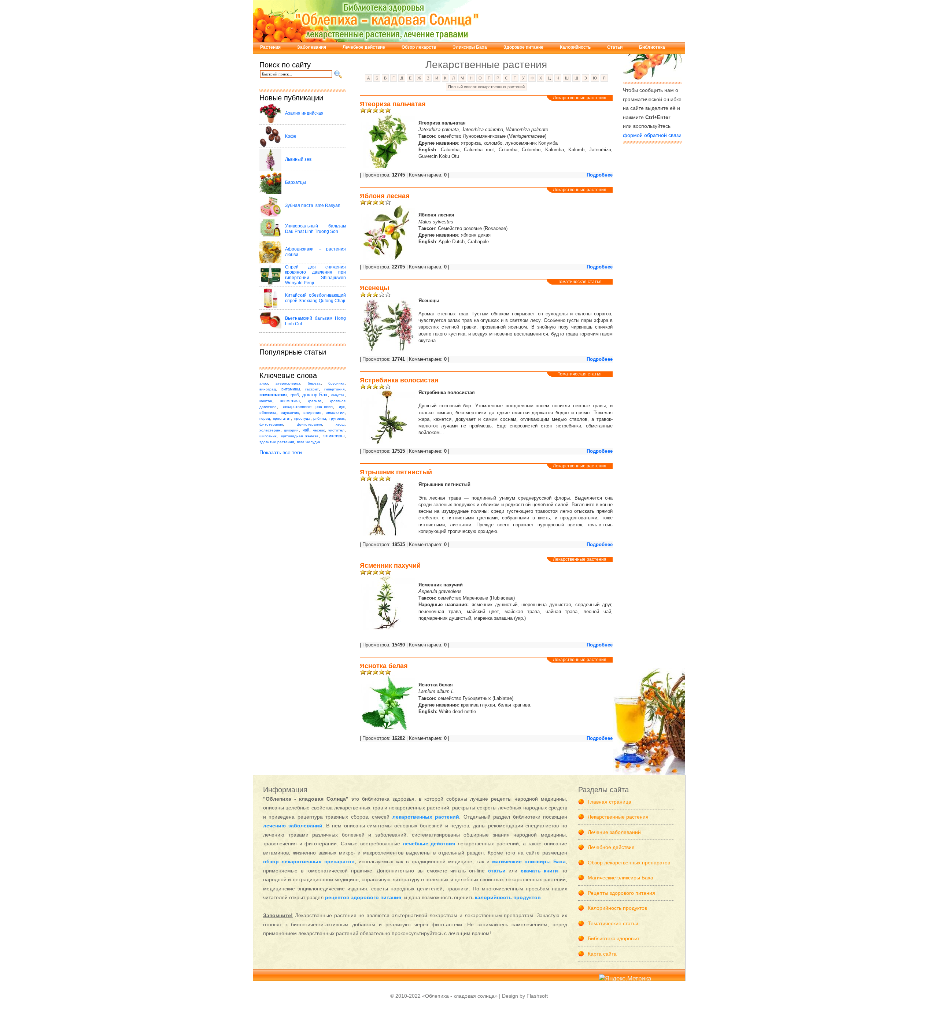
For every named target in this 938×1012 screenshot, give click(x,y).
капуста (337, 395)
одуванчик (290, 413)
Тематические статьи (613, 923)
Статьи (615, 47)
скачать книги (539, 871)
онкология (335, 412)
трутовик (336, 418)
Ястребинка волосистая (399, 380)
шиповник (267, 436)
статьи (497, 871)
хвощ (340, 424)
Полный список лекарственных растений (486, 87)
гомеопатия (273, 394)
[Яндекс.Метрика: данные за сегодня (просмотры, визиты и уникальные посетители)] (625, 978)
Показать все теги (280, 452)
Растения (270, 47)
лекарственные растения (308, 406)
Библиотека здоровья (613, 938)
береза (314, 383)
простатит (282, 418)
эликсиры (333, 435)
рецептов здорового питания (363, 897)
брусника (336, 383)
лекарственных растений (425, 817)
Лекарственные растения (579, 97)
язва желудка (308, 442)
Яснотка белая (384, 666)
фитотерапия (271, 424)
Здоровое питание (523, 47)
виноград (267, 389)
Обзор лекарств (419, 47)
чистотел (336, 430)
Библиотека (652, 47)
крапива (315, 401)
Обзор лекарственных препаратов (629, 862)
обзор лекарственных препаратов (309, 861)
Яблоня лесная (385, 196)
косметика (290, 401)
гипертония (334, 389)
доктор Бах (315, 394)
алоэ (263, 383)
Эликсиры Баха (470, 47)
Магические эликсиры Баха (620, 878)
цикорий (291, 430)
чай (306, 430)
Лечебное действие (364, 47)
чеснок (319, 430)
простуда (302, 418)
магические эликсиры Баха (529, 861)
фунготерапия (309, 424)
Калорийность (575, 47)
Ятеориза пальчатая (393, 104)
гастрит (312, 389)
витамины (290, 389)
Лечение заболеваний (614, 832)
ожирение (312, 413)
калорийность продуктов (508, 897)
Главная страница (609, 802)
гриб (295, 395)
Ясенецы (374, 288)
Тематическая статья (580, 281)
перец (264, 418)
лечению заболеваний (292, 825)
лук (341, 407)
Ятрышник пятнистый (396, 472)
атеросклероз (288, 383)
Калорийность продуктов (617, 908)
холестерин (269, 430)
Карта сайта (602, 954)
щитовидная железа (300, 436)
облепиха (267, 413)
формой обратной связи (652, 135)
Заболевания (311, 47)
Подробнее (600, 175)
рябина (319, 418)
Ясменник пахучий (390, 565)
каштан (265, 401)
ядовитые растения (276, 442)
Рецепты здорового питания (621, 893)
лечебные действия (429, 843)
